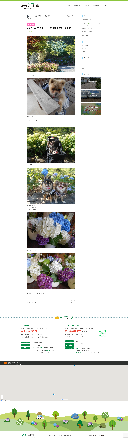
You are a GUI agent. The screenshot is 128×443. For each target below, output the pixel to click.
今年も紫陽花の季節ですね (87, 31)
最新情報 (76, 5)
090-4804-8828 (74, 331)
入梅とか (72, 302)
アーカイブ (86, 57)
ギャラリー (86, 5)
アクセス (105, 5)
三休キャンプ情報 (85, 45)
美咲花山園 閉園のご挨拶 (87, 28)
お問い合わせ (96, 5)
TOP (69, 5)
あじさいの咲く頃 (31, 302)
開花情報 (50, 16)
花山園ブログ (84, 48)
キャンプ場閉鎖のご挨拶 (86, 19)
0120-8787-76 (30, 331)
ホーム (31, 16)
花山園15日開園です (85, 35)
